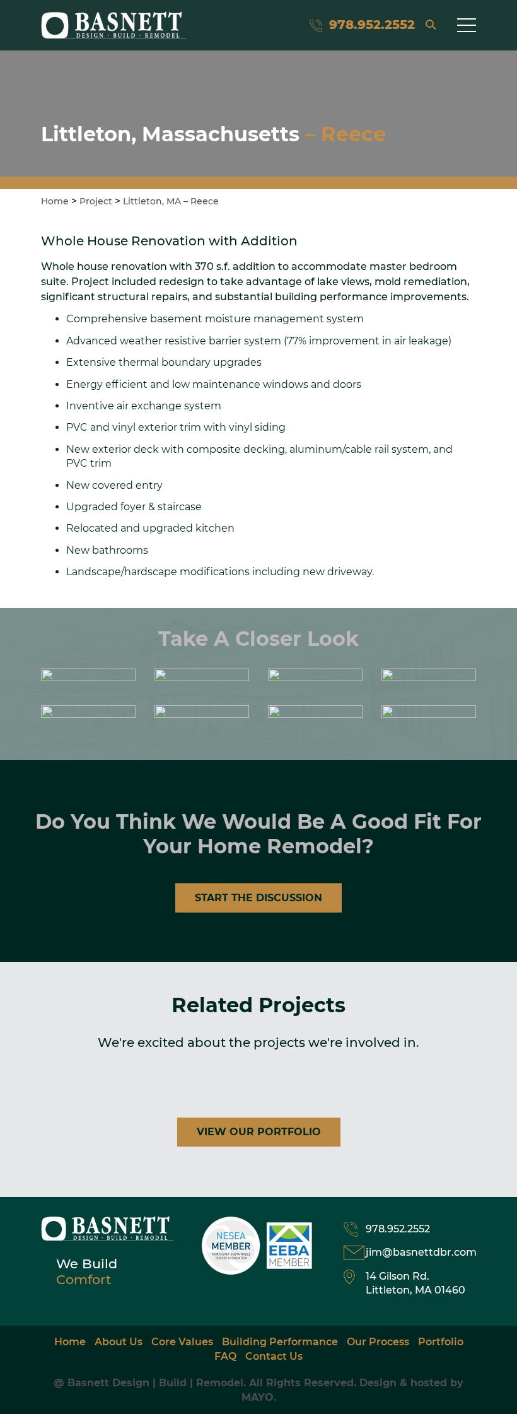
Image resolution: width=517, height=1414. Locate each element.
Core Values (182, 1342)
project (95, 201)
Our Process (378, 1342)
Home (55, 201)
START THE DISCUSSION (258, 898)
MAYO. (258, 1397)
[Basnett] (113, 25)
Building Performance (280, 1342)
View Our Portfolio (259, 1132)
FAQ (225, 1356)
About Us (118, 1342)
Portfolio (440, 1342)
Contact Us (274, 1356)
